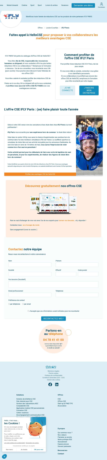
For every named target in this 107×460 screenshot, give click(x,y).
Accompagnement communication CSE (30, 415)
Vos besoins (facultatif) (17, 279)
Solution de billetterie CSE (26, 399)
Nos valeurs (62, 435)
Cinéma (24, 5)
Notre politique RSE (65, 439)
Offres (40, 28)
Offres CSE (62, 401)
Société (11, 270)
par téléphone (15, 304)
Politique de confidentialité (53, 375)
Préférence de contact (16, 300)
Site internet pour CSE (24, 401)
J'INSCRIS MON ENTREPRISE (89, 90)
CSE (59, 399)
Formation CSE (21, 410)
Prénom (58, 261)
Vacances (64, 5)
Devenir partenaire (64, 446)
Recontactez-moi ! (53, 318)
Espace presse (63, 444)
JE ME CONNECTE (67, 89)
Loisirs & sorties (51, 5)
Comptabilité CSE (22, 406)
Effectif (58, 270)
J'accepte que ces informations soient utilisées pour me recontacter (54, 311)
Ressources (62, 450)
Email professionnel (15, 291)
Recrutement (62, 442)
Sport (32, 5)
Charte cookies (53, 373)
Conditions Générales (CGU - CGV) (53, 377)
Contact (61, 454)
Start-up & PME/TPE (65, 404)
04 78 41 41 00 (53, 340)
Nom (10, 261)
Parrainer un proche (65, 437)
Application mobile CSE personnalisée (30, 408)
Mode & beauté (12, 5)
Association (62, 406)
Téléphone (59, 291)
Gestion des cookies (53, 380)
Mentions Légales (53, 371)
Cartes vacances (22, 413)
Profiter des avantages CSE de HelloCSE (40, 174)
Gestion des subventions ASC (27, 404)
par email (27, 304)
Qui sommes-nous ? (65, 433)
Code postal (82, 270)
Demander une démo (83, 5)
